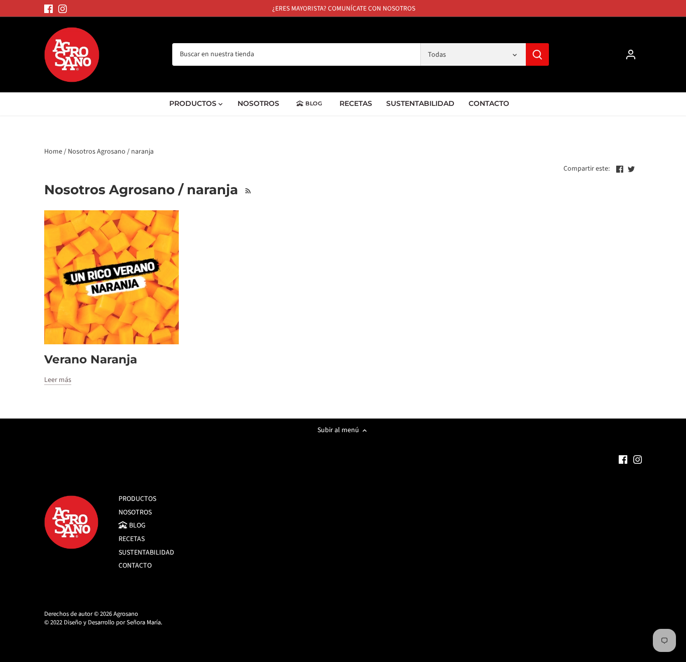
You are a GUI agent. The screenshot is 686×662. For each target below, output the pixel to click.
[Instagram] (62, 9)
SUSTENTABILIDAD (146, 553)
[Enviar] (537, 54)
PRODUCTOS (137, 499)
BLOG (137, 525)
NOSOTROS (135, 512)
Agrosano (125, 613)
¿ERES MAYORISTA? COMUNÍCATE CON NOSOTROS (343, 8)
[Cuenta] (631, 54)
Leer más (57, 380)
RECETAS (132, 539)
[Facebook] (48, 9)
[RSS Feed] (247, 190)
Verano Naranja (90, 359)
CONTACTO (135, 566)
